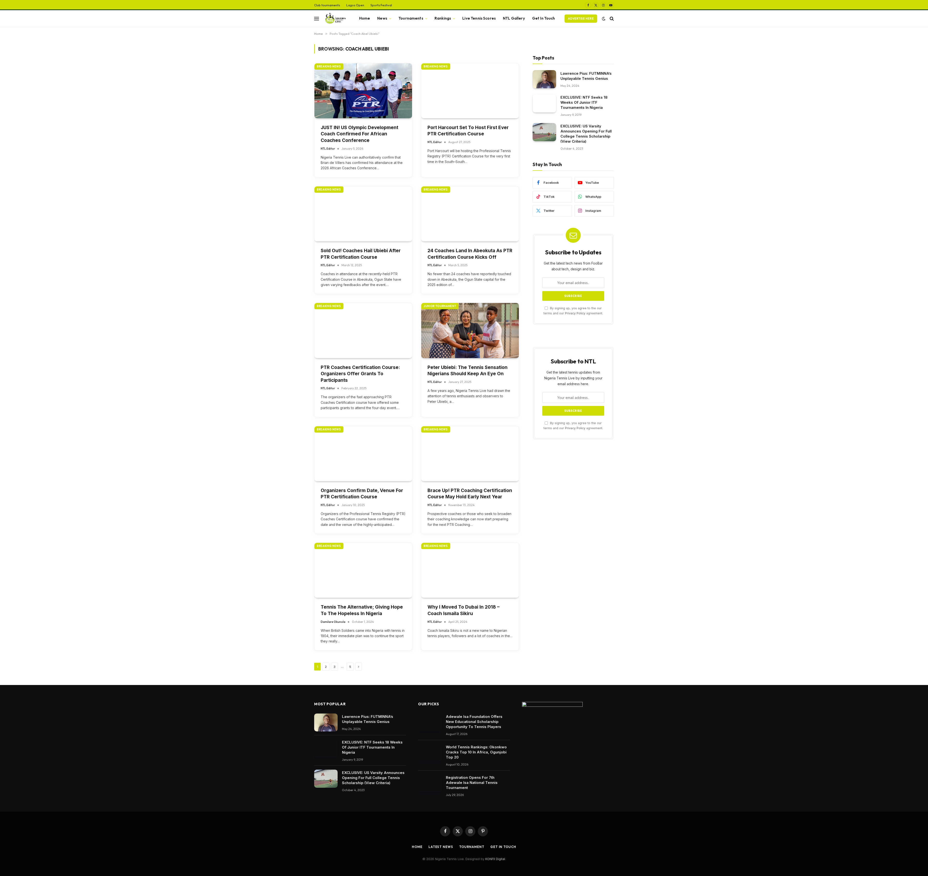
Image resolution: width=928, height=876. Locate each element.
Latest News (440, 847)
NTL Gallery (514, 18)
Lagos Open (355, 5)
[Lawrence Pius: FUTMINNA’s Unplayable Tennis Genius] (544, 79)
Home (364, 18)
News (382, 18)
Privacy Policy (575, 313)
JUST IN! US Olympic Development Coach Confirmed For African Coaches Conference (359, 134)
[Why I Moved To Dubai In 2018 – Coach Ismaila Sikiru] (470, 570)
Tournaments (411, 18)
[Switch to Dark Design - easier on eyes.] (604, 19)
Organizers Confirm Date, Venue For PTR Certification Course (362, 494)
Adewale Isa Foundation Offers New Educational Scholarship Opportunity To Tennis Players (474, 721)
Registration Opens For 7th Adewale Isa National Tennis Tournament (472, 782)
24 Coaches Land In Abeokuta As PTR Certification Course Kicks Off (470, 254)
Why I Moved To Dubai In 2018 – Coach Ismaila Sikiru (464, 610)
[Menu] (316, 18)
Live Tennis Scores (479, 18)
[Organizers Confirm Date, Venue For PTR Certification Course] (363, 453)
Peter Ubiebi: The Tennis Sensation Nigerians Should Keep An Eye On (468, 371)
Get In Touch (543, 18)
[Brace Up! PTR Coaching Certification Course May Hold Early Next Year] (470, 453)
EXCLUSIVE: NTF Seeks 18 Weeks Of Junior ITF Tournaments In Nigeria (584, 102)
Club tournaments (327, 5)
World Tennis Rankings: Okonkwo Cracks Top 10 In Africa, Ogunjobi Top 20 (476, 752)
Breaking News (329, 66)
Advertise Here (581, 18)
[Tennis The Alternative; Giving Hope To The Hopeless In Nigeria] (363, 570)
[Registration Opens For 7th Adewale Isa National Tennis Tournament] (430, 783)
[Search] (611, 18)
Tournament (471, 847)
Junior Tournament (440, 306)
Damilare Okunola (333, 622)
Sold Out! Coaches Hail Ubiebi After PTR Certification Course (361, 254)
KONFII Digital (495, 859)
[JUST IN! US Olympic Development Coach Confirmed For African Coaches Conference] (363, 90)
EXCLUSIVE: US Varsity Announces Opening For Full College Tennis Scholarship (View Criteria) (586, 134)
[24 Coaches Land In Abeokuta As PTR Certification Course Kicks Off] (470, 213)
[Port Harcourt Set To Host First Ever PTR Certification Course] (470, 90)
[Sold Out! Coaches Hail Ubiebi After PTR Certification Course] (363, 213)
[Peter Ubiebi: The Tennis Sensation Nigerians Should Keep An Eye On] (470, 330)
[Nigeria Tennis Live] (335, 18)
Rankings (443, 18)
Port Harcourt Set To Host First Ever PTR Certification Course (468, 131)
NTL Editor (328, 148)
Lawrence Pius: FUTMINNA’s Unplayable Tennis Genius (586, 76)
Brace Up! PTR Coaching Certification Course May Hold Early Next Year (470, 494)
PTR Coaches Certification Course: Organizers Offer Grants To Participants (360, 374)
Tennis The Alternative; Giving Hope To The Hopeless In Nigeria (362, 610)
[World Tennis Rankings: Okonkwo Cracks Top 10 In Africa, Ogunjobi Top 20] (430, 753)
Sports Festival (381, 5)
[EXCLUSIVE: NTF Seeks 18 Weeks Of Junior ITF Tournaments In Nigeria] (544, 103)
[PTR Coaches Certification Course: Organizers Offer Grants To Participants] (363, 330)
